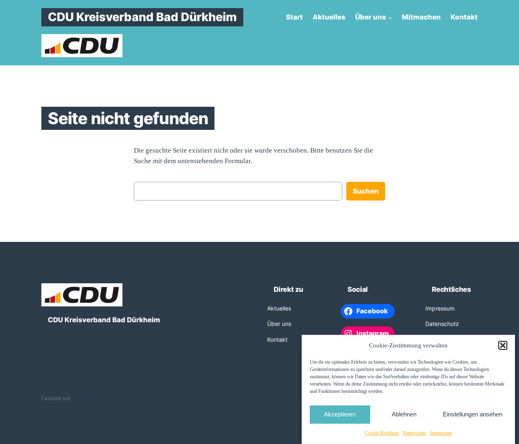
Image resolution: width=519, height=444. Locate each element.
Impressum (441, 433)
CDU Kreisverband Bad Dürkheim (142, 17)
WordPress (84, 398)
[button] (503, 345)
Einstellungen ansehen (472, 413)
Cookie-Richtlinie (382, 433)
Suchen (366, 191)
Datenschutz (414, 433)
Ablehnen (404, 413)
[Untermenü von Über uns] (390, 17)
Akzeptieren (340, 413)
